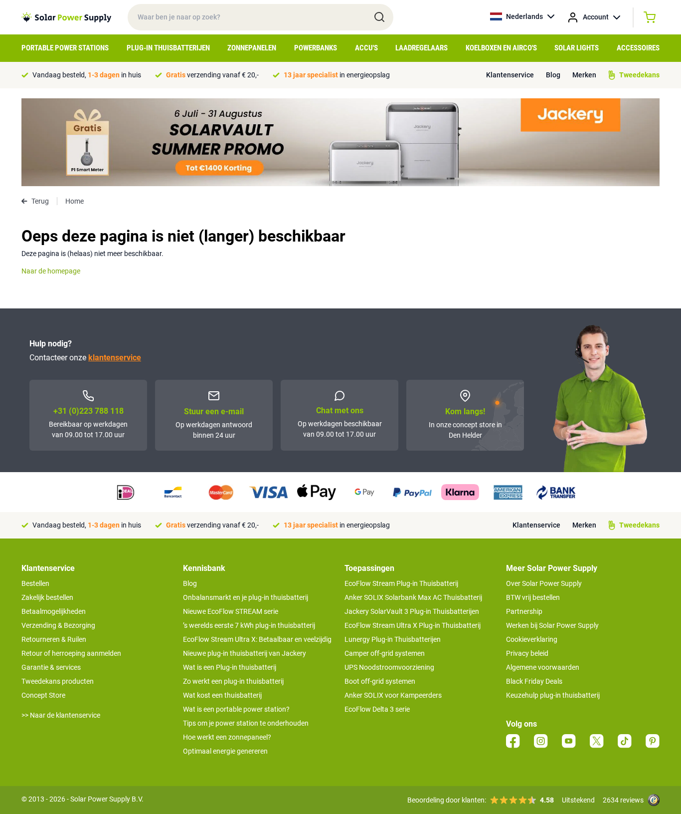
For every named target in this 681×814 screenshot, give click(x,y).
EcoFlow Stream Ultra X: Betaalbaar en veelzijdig (257, 639)
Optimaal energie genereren (225, 751)
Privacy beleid (527, 653)
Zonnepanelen (251, 47)
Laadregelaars (421, 47)
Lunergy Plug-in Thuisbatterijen (392, 639)
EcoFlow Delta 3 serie (377, 709)
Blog (553, 75)
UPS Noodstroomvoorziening (389, 667)
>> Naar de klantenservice (60, 715)
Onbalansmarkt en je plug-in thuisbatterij (245, 597)
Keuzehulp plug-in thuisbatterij (553, 695)
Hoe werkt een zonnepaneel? (227, 737)
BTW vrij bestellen (533, 597)
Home (74, 201)
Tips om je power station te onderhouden (246, 723)
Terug (40, 201)
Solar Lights (576, 47)
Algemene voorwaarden (542, 667)
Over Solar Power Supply (544, 583)
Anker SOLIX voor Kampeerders (393, 695)
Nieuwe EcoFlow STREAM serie (230, 611)
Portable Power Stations (65, 47)
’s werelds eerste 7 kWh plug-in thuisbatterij (249, 625)
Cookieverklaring (531, 639)
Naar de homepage (50, 271)
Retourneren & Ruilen (53, 639)
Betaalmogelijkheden (53, 611)
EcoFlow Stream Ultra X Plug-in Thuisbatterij (412, 625)
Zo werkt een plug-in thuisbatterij (233, 681)
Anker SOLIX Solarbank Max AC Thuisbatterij (413, 597)
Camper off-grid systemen (384, 653)
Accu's (366, 47)
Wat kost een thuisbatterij (222, 695)
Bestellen (35, 583)
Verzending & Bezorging (58, 625)
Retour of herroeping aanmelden (71, 653)
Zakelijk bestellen (47, 597)
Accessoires (638, 47)
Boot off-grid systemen (379, 681)
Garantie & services (51, 667)
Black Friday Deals (534, 681)
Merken (584, 75)
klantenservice (114, 357)
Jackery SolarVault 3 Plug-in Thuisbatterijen (411, 611)
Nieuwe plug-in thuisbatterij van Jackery (244, 653)
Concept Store (43, 695)
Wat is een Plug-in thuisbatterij (229, 667)
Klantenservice (510, 75)
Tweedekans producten (57, 681)
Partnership (524, 611)
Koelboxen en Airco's (501, 47)
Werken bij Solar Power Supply (552, 625)
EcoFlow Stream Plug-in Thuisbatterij (401, 583)
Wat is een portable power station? (236, 709)
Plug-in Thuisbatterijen (168, 47)
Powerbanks (315, 47)
